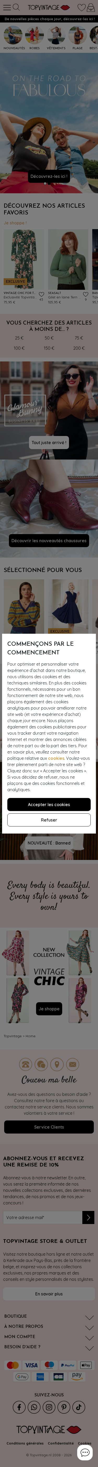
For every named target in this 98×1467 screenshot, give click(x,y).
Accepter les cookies (49, 804)
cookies (56, 758)
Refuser (49, 820)
